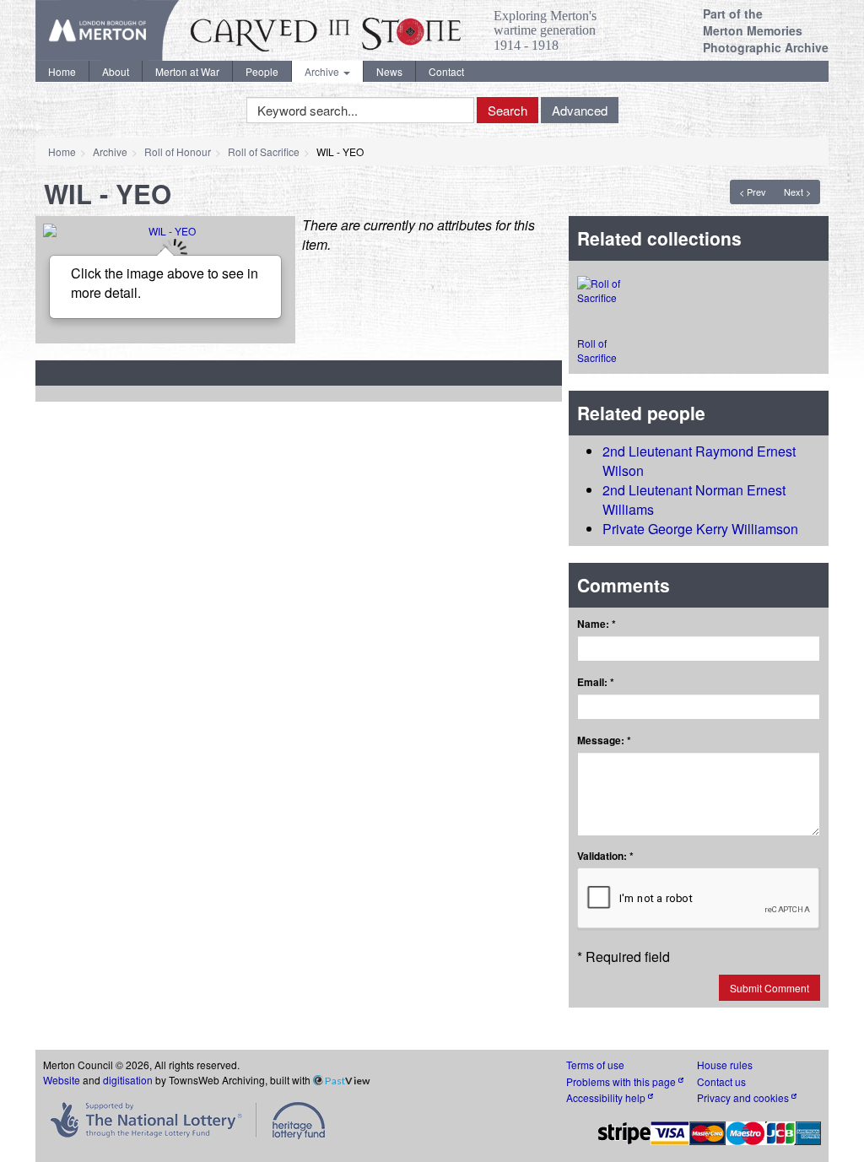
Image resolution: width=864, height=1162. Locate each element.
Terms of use (595, 1064)
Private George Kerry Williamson (700, 528)
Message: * (604, 740)
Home (62, 71)
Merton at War (187, 71)
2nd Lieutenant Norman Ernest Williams (694, 499)
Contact (446, 71)
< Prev (752, 191)
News (389, 71)
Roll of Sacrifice (264, 151)
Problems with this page (622, 1081)
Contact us (721, 1081)
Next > (797, 191)
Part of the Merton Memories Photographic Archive (766, 30)
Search (507, 110)
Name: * (596, 624)
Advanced (580, 110)
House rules (725, 1064)
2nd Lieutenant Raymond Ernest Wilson (699, 460)
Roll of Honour (177, 151)
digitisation (128, 1080)
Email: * (595, 682)
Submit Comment (769, 988)
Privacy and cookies (744, 1097)
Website (61, 1080)
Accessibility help (607, 1097)
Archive (323, 71)
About (115, 71)
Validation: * (605, 856)
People (262, 71)
